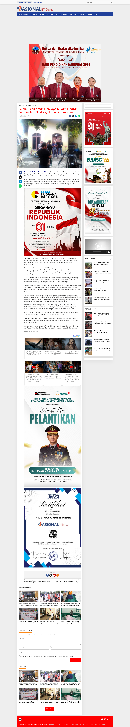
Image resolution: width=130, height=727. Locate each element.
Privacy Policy (94, 724)
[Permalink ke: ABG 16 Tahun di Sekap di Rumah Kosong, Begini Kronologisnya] (71, 596)
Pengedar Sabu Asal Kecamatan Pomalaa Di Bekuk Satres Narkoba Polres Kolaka (102, 322)
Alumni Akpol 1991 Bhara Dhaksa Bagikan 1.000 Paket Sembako (49, 604)
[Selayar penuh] (109, 252)
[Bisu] (106, 252)
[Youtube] (54, 575)
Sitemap (103, 724)
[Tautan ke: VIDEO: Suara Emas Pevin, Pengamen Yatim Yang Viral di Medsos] (88, 274)
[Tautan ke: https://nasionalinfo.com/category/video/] (111, 259)
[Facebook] (47, 575)
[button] (111, 2)
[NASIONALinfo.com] (35, 8)
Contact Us (59, 724)
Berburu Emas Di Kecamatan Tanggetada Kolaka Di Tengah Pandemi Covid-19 (102, 349)
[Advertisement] (65, 29)
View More (49, 709)
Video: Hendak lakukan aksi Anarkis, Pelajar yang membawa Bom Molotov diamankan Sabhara (102, 281)
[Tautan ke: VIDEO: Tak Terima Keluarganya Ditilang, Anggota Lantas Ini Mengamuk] (88, 292)
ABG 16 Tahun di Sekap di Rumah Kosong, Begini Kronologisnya (70, 604)
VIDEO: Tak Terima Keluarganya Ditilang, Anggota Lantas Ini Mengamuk (100, 289)
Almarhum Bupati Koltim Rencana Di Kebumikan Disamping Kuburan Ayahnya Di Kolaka (102, 331)
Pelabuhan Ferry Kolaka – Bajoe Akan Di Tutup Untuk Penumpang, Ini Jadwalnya (102, 340)
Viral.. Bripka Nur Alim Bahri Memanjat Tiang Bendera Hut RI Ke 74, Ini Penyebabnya (102, 298)
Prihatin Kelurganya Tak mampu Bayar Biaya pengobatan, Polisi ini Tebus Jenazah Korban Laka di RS (71, 622)
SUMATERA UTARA (23, 116)
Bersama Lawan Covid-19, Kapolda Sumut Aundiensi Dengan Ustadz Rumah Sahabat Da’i (50, 622)
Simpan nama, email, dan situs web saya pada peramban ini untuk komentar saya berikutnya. (46, 656)
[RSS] (57, 575)
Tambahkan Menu (37, 2)
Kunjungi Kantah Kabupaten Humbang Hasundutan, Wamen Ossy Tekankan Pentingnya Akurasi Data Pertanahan (28, 604)
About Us (66, 724)
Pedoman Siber (84, 724)
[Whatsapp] (79, 116)
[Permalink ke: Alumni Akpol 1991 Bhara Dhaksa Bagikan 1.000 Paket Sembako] (50, 596)
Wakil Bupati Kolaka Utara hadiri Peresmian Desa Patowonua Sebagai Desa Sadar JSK (68, 581)
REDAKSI (51, 724)
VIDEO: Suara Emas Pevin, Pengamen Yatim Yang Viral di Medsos (102, 272)
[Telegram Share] (76, 116)
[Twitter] (50, 575)
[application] (98, 246)
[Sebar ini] (70, 116)
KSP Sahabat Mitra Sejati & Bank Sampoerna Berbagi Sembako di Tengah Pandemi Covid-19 (28, 622)
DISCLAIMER (74, 724)
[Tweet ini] (73, 116)
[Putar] (87, 252)
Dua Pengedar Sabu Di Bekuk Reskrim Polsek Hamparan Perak (37, 581)
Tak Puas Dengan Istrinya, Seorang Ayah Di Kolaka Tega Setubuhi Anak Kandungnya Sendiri (102, 314)
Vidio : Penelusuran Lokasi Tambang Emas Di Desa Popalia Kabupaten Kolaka (101, 263)
